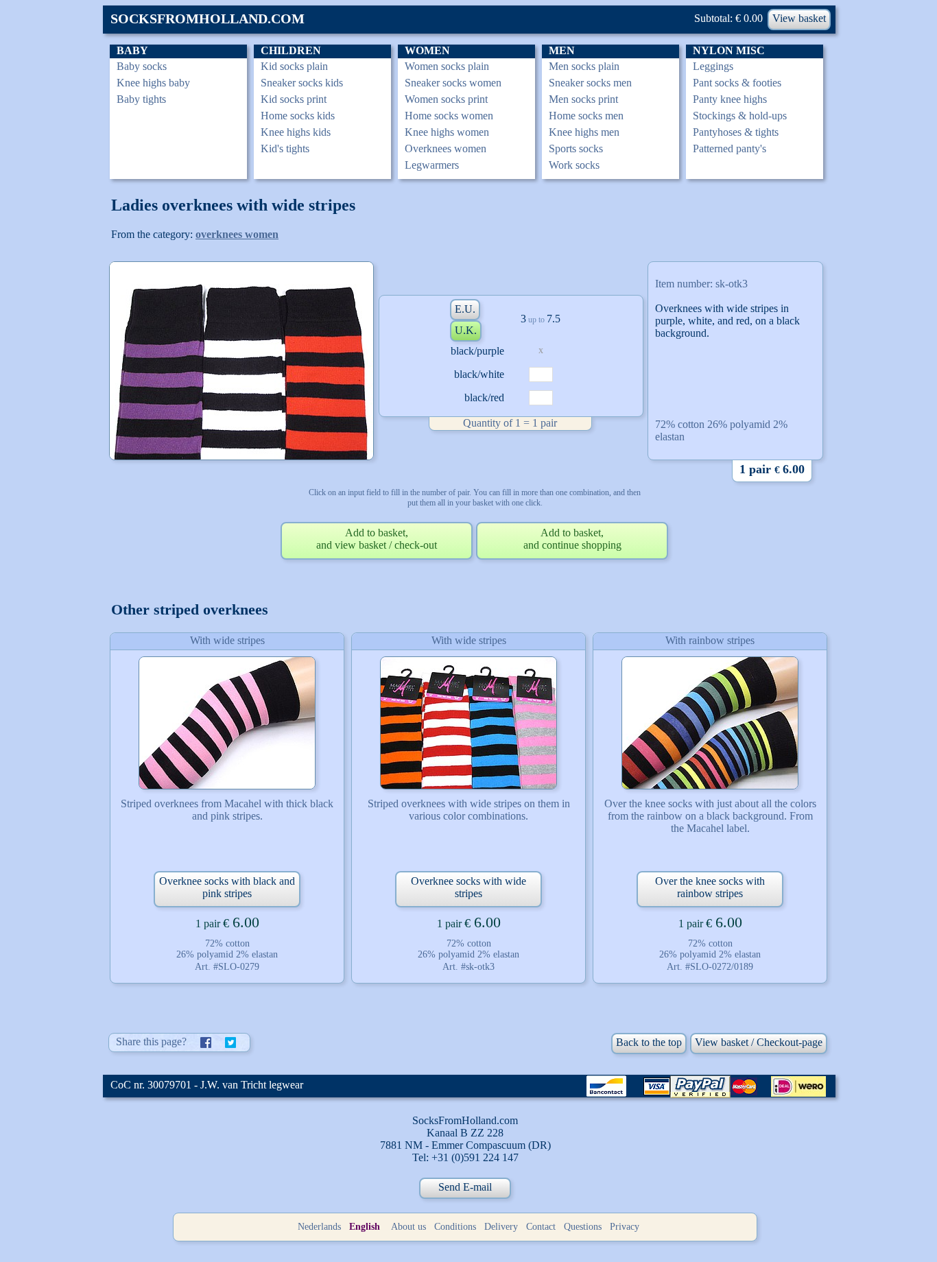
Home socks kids (298, 115)
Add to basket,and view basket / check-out (376, 539)
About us (408, 1227)
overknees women (236, 234)
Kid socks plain (294, 66)
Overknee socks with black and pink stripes (227, 887)
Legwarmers (432, 165)
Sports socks (576, 148)
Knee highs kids (296, 132)
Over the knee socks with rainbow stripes (710, 887)
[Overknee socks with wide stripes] (468, 722)
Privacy (624, 1227)
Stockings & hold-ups (740, 115)
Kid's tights (285, 148)
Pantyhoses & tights (736, 132)
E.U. (465, 309)
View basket (799, 18)
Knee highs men (584, 132)
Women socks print (446, 99)
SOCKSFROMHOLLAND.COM (207, 18)
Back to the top (649, 1042)
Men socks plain (584, 66)
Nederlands (319, 1227)
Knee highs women (447, 132)
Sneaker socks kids (302, 82)
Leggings (713, 66)
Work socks (574, 165)
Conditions (455, 1227)
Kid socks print (294, 99)
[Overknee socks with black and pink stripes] (227, 722)
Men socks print (583, 99)
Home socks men (586, 115)
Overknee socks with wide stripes (468, 887)
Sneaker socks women (453, 82)
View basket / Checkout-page (758, 1042)
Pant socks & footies (737, 82)
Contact (541, 1227)
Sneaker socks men (590, 82)
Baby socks (142, 66)
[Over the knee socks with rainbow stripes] (709, 722)
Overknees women (445, 148)
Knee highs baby (153, 82)
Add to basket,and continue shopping (572, 539)
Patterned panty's (729, 148)
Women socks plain (447, 66)
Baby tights (141, 99)
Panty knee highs (730, 99)
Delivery (501, 1227)
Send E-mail (465, 1187)
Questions (583, 1227)
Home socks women (449, 115)
